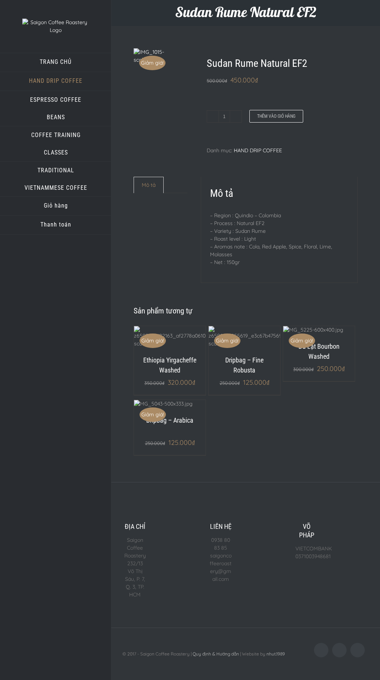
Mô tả (148, 185)
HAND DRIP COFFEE (258, 150)
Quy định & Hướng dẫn (216, 654)
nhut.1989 (275, 654)
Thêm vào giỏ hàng (276, 116)
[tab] (149, 185)
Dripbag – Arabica (169, 420)
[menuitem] (55, 62)
